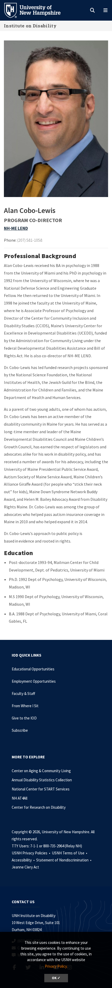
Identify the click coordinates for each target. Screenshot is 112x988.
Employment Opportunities (34, 681)
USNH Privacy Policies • (31, 852)
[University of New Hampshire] (36, 10)
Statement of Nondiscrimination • (64, 860)
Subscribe (20, 730)
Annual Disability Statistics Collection (42, 779)
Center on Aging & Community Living (41, 770)
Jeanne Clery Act (25, 867)
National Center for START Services (41, 789)
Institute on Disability (30, 26)
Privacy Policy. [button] (56, 966)
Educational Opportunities (33, 668)
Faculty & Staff (23, 693)
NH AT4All (19, 798)
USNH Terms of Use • (70, 852)
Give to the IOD (24, 718)
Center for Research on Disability (39, 807)
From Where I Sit (25, 705)
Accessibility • (23, 860)
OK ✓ (56, 978)
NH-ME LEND (16, 228)
